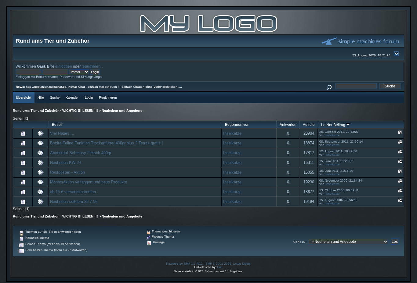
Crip (220, 267)
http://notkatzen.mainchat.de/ (46, 86)
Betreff (57, 124)
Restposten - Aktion (67, 172)
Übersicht (23, 97)
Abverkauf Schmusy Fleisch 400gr (80, 152)
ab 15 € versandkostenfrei (73, 191)
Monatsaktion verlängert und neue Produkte (88, 182)
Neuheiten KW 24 (65, 162)
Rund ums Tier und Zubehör (36, 110)
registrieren (91, 66)
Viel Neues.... (62, 133)
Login (89, 97)
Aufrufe (309, 124)
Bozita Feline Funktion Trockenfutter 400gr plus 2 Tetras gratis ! (106, 143)
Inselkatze (232, 133)
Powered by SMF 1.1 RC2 (184, 263)
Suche (55, 97)
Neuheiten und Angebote (122, 110)
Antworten (288, 124)
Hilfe (41, 97)
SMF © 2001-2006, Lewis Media (228, 263)
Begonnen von (237, 124)
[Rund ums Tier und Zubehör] (208, 32)
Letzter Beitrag (333, 125)
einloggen (63, 66)
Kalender (72, 97)
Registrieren (108, 97)
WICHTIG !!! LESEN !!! (80, 110)
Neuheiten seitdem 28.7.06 (73, 201)
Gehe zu (299, 241)
